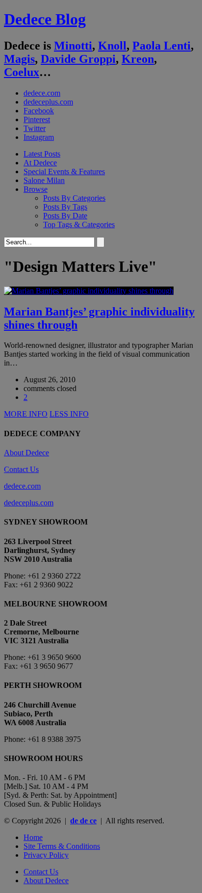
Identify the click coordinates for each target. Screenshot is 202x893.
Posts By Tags (65, 207)
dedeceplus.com (48, 102)
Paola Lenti (161, 45)
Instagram (39, 137)
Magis (19, 59)
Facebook (39, 110)
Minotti (73, 45)
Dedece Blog (45, 19)
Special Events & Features (64, 171)
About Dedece (26, 452)
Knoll (112, 45)
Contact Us (21, 469)
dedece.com (42, 93)
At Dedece (40, 162)
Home (33, 837)
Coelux (21, 72)
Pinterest (37, 119)
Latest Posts (42, 154)
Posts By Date (65, 215)
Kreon (138, 59)
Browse (36, 189)
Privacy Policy (46, 855)
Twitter (35, 128)
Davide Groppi (78, 59)
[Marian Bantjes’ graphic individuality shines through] (89, 291)
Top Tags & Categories (79, 224)
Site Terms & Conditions (62, 846)
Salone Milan (44, 180)
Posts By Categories (74, 198)
